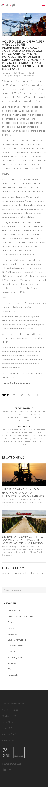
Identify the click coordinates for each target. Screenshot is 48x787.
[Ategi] (8, 4)
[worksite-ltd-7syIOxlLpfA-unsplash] (24, 474)
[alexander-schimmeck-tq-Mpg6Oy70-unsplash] (24, 521)
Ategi (14, 499)
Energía (16, 75)
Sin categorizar (15, 657)
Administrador (18, 73)
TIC (9, 669)
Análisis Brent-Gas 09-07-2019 (16, 383)
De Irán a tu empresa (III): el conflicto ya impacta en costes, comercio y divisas (23, 539)
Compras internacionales (14, 502)
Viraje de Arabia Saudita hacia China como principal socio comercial (23, 492)
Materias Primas (28, 552)
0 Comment (29, 75)
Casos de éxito (15, 610)
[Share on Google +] (29, 395)
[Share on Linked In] (37, 395)
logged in (19, 573)
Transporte (7, 555)
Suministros (13, 663)
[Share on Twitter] (21, 395)
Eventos (39, 549)
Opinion (40, 552)
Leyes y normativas (11, 552)
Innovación (13, 634)
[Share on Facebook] (14, 395)
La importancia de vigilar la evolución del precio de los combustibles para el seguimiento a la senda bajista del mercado (24, 416)
